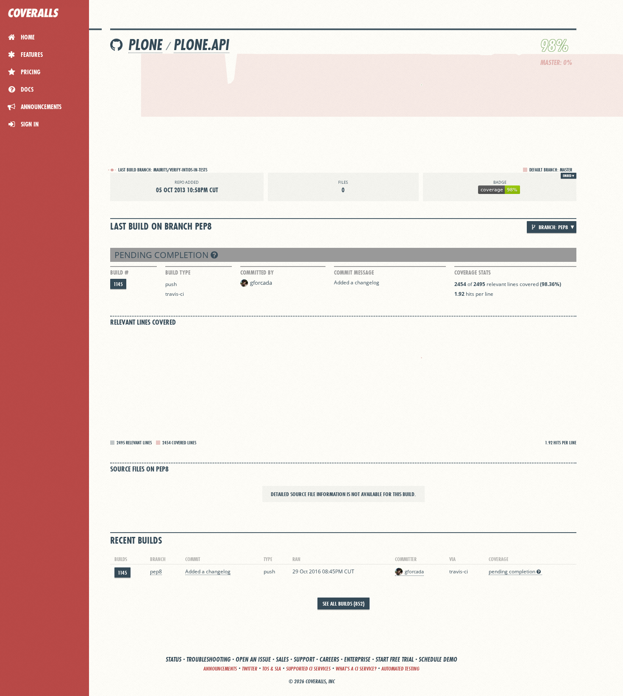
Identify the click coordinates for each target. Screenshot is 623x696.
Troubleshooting (208, 659)
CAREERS (329, 659)
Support (304, 659)
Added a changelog (356, 282)
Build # (119, 272)
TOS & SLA (271, 668)
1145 (118, 284)
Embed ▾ (568, 175)
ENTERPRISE (357, 659)
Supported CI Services (308, 668)
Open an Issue (253, 659)
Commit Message (354, 272)
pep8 (156, 571)
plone (145, 44)
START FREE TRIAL (394, 659)
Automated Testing (400, 668)
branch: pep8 (552, 227)
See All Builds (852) (343, 603)
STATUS (173, 659)
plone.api (201, 44)
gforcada (261, 282)
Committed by (257, 272)
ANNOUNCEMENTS (220, 668)
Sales (282, 659)
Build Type (177, 272)
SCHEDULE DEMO (438, 659)
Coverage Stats (472, 272)
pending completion (162, 255)
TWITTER (249, 668)
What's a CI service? (356, 668)
